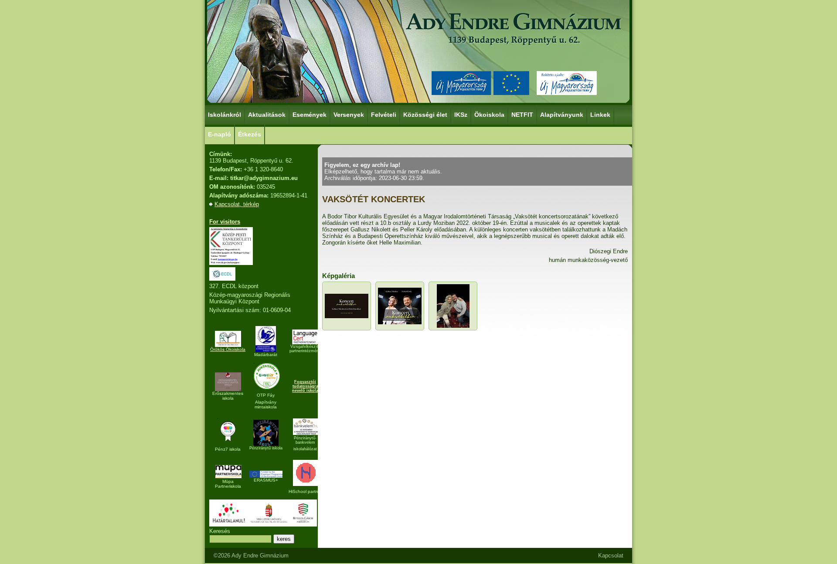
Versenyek (348, 114)
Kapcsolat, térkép (236, 204)
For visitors (224, 221)
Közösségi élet (425, 114)
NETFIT (522, 114)
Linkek (600, 114)
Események (310, 114)
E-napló (219, 134)
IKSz (460, 114)
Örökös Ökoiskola (227, 349)
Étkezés (249, 134)
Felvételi (383, 114)
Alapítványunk (561, 114)
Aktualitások (267, 114)
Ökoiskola (489, 114)
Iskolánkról (224, 114)
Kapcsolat (610, 555)
